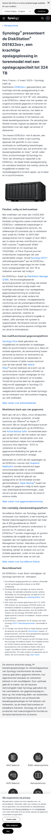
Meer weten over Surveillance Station (21, 561)
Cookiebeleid (40, 809)
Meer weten (34, 655)
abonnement (33, 631)
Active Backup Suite (17, 431)
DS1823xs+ (20, 87)
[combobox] (17, 11)
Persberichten (11, 25)
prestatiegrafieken (33, 597)
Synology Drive (10, 341)
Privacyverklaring (22, 809)
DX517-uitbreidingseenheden (23, 623)
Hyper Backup (27, 483)
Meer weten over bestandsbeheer (19, 403)
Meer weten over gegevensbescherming (22, 501)
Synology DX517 (39, 258)
